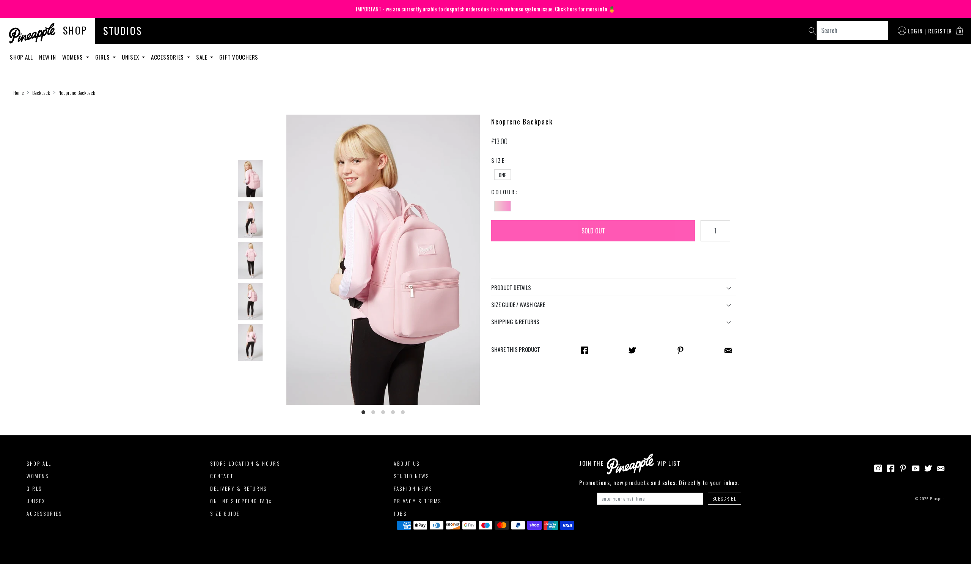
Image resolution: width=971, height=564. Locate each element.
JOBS (400, 513)
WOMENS (38, 476)
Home (18, 92)
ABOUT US (407, 463)
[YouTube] (915, 467)
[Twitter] (928, 467)
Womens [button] (73, 57)
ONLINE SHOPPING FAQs (241, 501)
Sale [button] (202, 57)
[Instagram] (878, 467)
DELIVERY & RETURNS (238, 488)
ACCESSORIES (44, 513)
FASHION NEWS (413, 488)
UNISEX (36, 501)
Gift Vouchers (238, 57)
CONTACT (221, 476)
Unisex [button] (131, 57)
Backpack (41, 92)
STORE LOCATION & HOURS (245, 463)
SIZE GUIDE (225, 513)
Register (940, 31)
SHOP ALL (39, 463)
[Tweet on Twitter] (632, 349)
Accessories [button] (168, 57)
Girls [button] (103, 57)
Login (915, 31)
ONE (502, 175)
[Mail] (728, 349)
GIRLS (34, 488)
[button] (959, 31)
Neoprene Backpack (76, 92)
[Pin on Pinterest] (680, 349)
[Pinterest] (903, 467)
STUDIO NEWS (411, 476)
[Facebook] (890, 467)
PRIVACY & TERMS (418, 501)
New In (47, 57)
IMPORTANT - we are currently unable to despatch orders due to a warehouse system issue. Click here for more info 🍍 (486, 9)
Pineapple (937, 498)
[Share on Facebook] (584, 349)
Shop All (21, 57)
